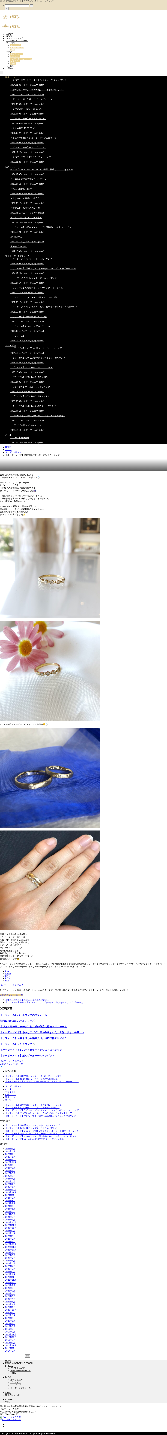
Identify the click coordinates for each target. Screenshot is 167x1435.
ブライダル (11, 43)
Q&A (7, 1402)
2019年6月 (10, 1326)
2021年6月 (10, 1293)
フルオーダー (15, 45)
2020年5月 (10, 1318)
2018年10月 (10, 1337)
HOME (8, 1361)
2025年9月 (10, 1165)
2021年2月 (10, 1304)
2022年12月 (10, 1244)
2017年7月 (10, 1351)
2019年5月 (10, 1329)
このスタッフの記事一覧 (11, 995)
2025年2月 (10, 1184)
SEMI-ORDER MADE (20, 1370)
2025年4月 (10, 1179)
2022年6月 (10, 1261)
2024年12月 (10, 1190)
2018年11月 (10, 1334)
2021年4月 (10, 1299)
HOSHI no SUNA (17, 48)
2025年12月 (10, 1160)
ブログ (9, 52)
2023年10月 (10, 1228)
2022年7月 (10, 1258)
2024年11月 (10, 1192)
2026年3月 (10, 1151)
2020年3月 (10, 1321)
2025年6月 (10, 1173)
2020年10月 (10, 1310)
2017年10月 (10, 1348)
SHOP (8, 1393)
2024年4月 (10, 1211)
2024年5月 (10, 1209)
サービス (10, 66)
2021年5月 (10, 1296)
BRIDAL (9, 1366)
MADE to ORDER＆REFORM (19, 1363)
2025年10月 (10, 1162)
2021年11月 (10, 1280)
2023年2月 (10, 1239)
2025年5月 (10, 1176)
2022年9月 (10, 1252)
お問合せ (10, 68)
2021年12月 (10, 1277)
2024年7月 (10, 1203)
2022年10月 (10, 1250)
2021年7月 (10, 1291)
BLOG (8, 1377)
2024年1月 (10, 1220)
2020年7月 (10, 1313)
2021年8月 (10, 1288)
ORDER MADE (17, 1368)
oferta (12, 50)
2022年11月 (10, 1247)
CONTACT (10, 1399)
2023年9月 (10, 1231)
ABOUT (9, 34)
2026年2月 (10, 1154)
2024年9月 (10, 1198)
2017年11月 (10, 1345)
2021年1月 (10, 1307)
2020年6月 (10, 1315)
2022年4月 (10, 1266)
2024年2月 (10, 1217)
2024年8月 (10, 1200)
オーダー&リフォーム (15, 470)
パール (13, 63)
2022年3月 (10, 1269)
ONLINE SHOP (12, 1395)
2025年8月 (10, 1168)
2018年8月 (10, 1340)
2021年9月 (10, 1285)
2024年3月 (10, 1214)
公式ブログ (15, 56)
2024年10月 (10, 1195)
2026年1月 (10, 1157)
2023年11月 (10, 1225)
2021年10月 (10, 1282)
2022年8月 (10, 1255)
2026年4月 (10, 1149)
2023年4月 (10, 1233)
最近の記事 (10, 1071)
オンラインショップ (14, 38)
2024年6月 (10, 1206)
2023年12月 (10, 1222)
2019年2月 (10, 1332)
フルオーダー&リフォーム (17, 41)
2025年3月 (10, 1181)
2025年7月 (10, 1170)
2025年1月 (10, 1187)
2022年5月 (10, 1263)
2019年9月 (10, 1323)
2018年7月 (10, 1343)
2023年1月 (10, 1241)
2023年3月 (10, 1236)
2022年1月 (10, 1274)
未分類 (8, 1100)
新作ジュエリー (16, 54)
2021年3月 (10, 1302)
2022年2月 (10, 1272)
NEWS (9, 36)
